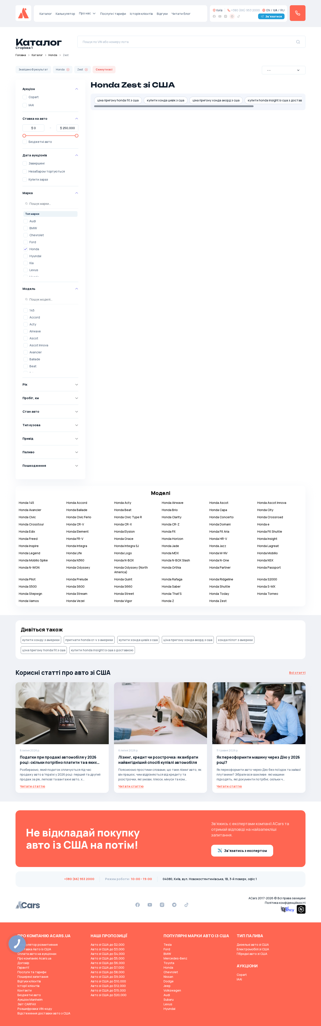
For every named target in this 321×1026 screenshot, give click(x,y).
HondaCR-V (75, 524)
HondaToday (219, 594)
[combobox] (283, 70)
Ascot (33, 338)
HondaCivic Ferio (78, 517)
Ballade (34, 359)
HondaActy (122, 503)
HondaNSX (265, 560)
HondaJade (170, 546)
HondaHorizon (172, 539)
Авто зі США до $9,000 (108, 977)
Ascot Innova (38, 345)
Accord (34, 317)
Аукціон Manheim (30, 999)
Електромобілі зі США (253, 949)
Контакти (24, 990)
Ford (32, 242)
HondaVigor (123, 601)
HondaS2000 (267, 579)
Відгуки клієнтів (29, 981)
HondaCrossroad (270, 517)
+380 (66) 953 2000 (245, 10)
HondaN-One (219, 560)
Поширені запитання (32, 977)
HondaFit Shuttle (269, 531)
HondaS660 (123, 586)
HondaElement (77, 531)
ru (282, 10)
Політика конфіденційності (285, 903)
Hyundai (35, 256)
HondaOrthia (171, 567)
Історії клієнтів (28, 986)
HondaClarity (171, 517)
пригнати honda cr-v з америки (89, 640)
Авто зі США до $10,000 (108, 981)
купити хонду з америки (41, 640)
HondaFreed (28, 539)
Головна (21, 55)
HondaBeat (122, 510)
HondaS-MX (266, 586)
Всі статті (297, 672)
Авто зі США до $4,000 (108, 954)
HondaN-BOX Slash (176, 560)
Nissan (168, 977)
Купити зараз (38, 179)
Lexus (33, 270)
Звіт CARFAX (26, 1004)
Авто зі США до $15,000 (108, 990)
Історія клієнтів (141, 14)
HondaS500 (28, 586)
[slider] (24, 135)
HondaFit (169, 531)
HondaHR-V (218, 539)
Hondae (263, 524)
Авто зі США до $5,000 (107, 958)
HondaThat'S (172, 594)
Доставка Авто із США (34, 949)
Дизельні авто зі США (253, 944)
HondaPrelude (77, 579)
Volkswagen (172, 990)
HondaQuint (123, 579)
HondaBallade (76, 510)
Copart (34, 97)
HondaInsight (267, 539)
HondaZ (168, 601)
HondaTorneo (267, 594)
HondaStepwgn (30, 594)
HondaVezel (75, 601)
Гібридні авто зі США (252, 954)
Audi (32, 221)
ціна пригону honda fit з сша (118, 100)
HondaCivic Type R (128, 517)
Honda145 (26, 503)
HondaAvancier (30, 510)
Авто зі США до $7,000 (107, 967)
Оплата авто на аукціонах (37, 954)
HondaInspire (29, 546)
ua (275, 10)
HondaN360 (75, 560)
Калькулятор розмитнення (37, 944)
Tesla (168, 944)
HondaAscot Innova (271, 503)
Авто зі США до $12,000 (108, 986)
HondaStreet (124, 594)
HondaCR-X (123, 524)
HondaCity (265, 510)
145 (32, 310)
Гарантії (23, 967)
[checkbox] (24, 97)
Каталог (46, 14)
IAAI (31, 105)
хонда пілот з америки (235, 640)
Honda (52, 55)
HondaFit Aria (219, 531)
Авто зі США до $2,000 (107, 944)
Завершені (37, 163)
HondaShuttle (219, 586)
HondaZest (218, 601)
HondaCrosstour (31, 524)
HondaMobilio (267, 553)
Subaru (169, 999)
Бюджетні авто (40, 142)
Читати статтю (32, 786)
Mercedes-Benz (175, 958)
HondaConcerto (221, 517)
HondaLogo (123, 553)
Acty (32, 324)
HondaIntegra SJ (126, 546)
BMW (33, 228)
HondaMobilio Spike (33, 560)
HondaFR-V (74, 539)
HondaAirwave (172, 503)
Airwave (35, 331)
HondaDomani (220, 524)
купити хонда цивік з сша (165, 100)
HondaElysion (124, 531)
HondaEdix (27, 531)
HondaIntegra (76, 546)
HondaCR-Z (170, 524)
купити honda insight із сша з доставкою (278, 100)
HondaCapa (218, 510)
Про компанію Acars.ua (34, 958)
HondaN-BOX (124, 560)
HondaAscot (218, 503)
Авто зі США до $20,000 (108, 995)
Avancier (35, 352)
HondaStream (76, 594)
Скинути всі (104, 69)
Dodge (169, 981)
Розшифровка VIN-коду (34, 1009)
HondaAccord (76, 503)
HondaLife (74, 553)
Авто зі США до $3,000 (107, 949)
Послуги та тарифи (31, 972)
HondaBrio (170, 510)
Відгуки (162, 14)
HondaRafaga (172, 579)
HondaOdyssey (78, 567)
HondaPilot (27, 579)
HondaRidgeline (221, 579)
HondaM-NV (218, 553)
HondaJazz (217, 546)
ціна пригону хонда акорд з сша (216, 100)
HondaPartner (220, 567)
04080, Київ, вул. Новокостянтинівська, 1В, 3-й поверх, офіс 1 (210, 879)
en (268, 10)
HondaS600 (75, 586)
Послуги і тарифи (113, 14)
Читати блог (181, 14)
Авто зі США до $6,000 (108, 963)
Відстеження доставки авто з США (43, 1013)
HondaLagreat (268, 546)
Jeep (167, 986)
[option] (50, 221)
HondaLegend (29, 553)
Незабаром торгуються (47, 171)
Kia (31, 263)
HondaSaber (171, 586)
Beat (32, 366)
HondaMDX (170, 553)
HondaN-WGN (29, 567)
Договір (23, 963)
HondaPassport (269, 567)
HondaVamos (29, 601)
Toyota (169, 963)
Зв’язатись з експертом (245, 850)
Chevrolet (36, 235)
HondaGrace (123, 539)
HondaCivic (27, 517)
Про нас (85, 13)
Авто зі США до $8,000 (107, 972)
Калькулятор (65, 14)
